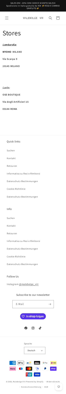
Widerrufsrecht (53, 381)
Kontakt (11, 158)
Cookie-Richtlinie (16, 188)
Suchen (11, 150)
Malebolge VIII (19, 381)
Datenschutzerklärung (31, 387)
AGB (46, 387)
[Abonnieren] (50, 304)
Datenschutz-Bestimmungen (22, 181)
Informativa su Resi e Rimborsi (23, 173)
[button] (6, 18)
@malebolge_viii (29, 284)
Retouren (12, 165)
